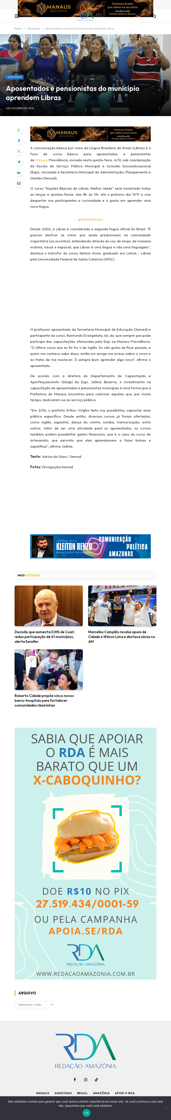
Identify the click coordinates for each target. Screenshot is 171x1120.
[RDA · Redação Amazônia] (85, 16)
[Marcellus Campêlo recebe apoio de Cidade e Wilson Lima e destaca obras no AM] (122, 606)
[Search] (154, 16)
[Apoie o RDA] (85, 854)
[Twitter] (19, 151)
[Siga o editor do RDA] (90, 547)
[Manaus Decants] (85, 9)
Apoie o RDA (125, 1093)
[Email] (19, 183)
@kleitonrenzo (90, 219)
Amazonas (15, 77)
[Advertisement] (95, 296)
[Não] (166, 1108)
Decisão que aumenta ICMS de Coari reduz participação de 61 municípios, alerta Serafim (44, 637)
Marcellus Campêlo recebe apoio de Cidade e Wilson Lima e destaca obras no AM (121, 637)
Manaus (41, 160)
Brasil (82, 1093)
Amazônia (101, 1093)
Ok (86, 1113)
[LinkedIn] (19, 172)
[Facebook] (19, 140)
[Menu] (17, 16)
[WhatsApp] (19, 130)
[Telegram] (19, 162)
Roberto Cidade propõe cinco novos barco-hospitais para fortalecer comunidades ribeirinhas (44, 700)
